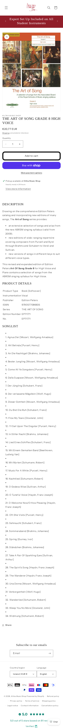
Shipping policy (49, 701)
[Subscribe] (49, 653)
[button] (6, 7)
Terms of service (32, 701)
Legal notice (12, 706)
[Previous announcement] (5, 21)
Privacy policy (16, 701)
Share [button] (8, 625)
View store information (18, 188)
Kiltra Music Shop (18, 696)
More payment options (31, 173)
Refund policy (53, 696)
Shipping (5, 133)
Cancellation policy (49, 706)
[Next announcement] (57, 21)
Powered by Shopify (35, 696)
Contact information (30, 706)
